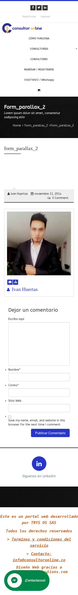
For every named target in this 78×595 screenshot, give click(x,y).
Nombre (14, 369)
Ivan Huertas (19, 194)
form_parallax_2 (36, 125)
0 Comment (59, 198)
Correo (13, 385)
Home (17, 125)
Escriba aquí (16, 319)
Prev (6, 467)
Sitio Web (14, 401)
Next (71, 467)
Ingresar (46, 16)
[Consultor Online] (39, 28)
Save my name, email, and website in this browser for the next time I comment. (36, 422)
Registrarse (29, 16)
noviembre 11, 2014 (48, 194)
